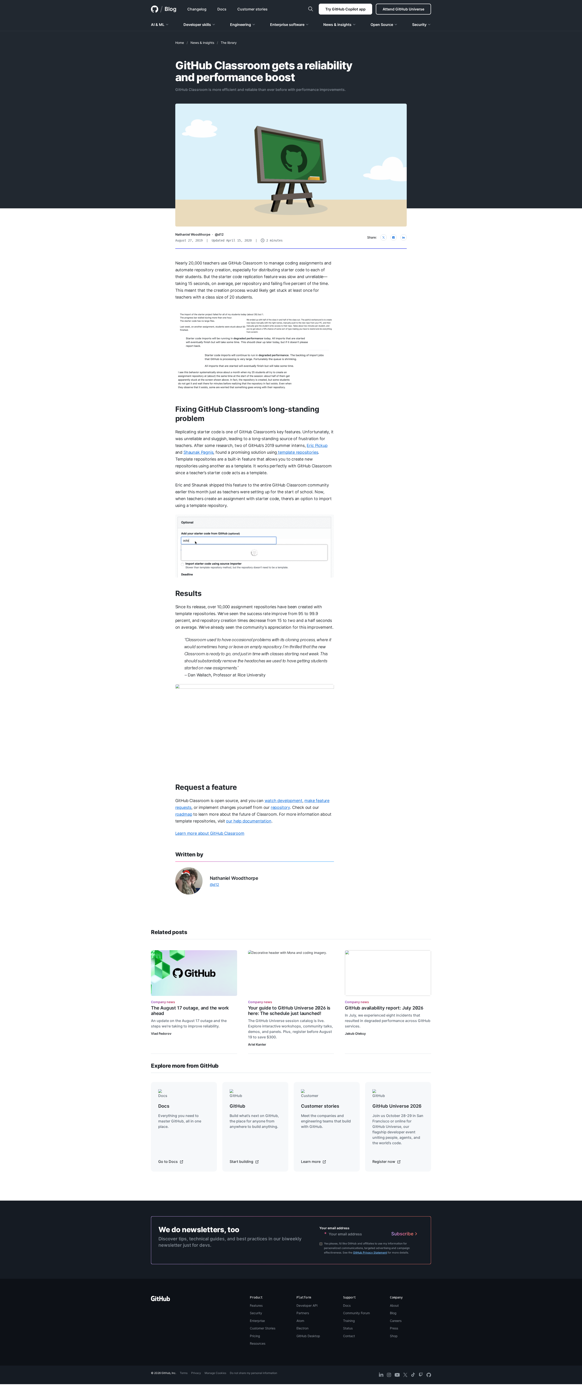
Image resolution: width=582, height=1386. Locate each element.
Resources (257, 1343)
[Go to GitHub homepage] (160, 1300)
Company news (163, 1002)
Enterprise (257, 1321)
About (394, 1305)
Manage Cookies (215, 1373)
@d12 (219, 234)
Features (256, 1305)
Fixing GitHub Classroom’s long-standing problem (247, 414)
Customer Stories (262, 1328)
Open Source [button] (382, 24)
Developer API (307, 1305)
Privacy (196, 1373)
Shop (394, 1336)
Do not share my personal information (253, 1373)
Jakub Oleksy (355, 1033)
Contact (349, 1336)
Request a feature (206, 787)
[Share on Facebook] (393, 237)
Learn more (311, 1161)
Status (348, 1328)
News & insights (202, 43)
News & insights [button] (337, 24)
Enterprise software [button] (287, 24)
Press (394, 1328)
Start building (242, 1161)
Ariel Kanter (257, 1044)
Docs (347, 1305)
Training (349, 1321)
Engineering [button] (240, 24)
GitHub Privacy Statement (370, 1252)
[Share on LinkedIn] (403, 237)
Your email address (334, 1228)
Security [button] (419, 24)
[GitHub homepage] (154, 9)
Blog (170, 9)
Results (188, 593)
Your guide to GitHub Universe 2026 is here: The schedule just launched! (289, 1010)
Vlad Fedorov (161, 1033)
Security (256, 1313)
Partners (302, 1313)
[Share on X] (383, 237)
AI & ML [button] (157, 24)
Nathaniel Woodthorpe (192, 234)
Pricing (255, 1336)
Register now (384, 1161)
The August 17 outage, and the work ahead (190, 1010)
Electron (302, 1328)
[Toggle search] (310, 9)
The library (229, 43)
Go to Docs (168, 1161)
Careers (395, 1321)
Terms (184, 1373)
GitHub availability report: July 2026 (384, 1008)
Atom (300, 1321)
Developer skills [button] (197, 24)
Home (179, 43)
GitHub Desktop (308, 1336)
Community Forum (356, 1313)
